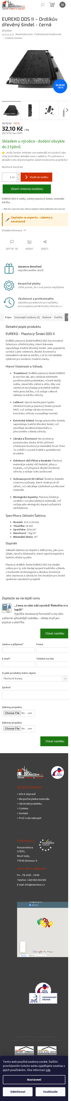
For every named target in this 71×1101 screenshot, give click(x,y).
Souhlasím (50, 1092)
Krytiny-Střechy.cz (26, 1037)
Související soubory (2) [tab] (27, 317)
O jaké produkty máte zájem (19, 673)
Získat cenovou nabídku (27, 189)
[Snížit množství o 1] (19, 179)
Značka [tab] (58, 317)
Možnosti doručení (12, 167)
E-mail (6, 659)
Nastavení (34, 1080)
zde (48, 1070)
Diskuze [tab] (46, 317)
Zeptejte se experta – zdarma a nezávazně (31, 220)
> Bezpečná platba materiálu (33, 799)
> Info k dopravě (26, 794)
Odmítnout (17, 1092)
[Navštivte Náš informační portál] (24, 1050)
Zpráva (6, 687)
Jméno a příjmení (13, 644)
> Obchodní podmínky (29, 804)
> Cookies (22, 808)
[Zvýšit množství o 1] (19, 175)
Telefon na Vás (45, 659)
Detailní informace (12, 230)
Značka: (13, 38)
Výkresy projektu (12, 707)
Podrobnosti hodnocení (47, 34)
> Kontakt (22, 813)
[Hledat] (42, 4)
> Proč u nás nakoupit (29, 818)
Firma (39, 644)
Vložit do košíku (39, 177)
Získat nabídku (54, 633)
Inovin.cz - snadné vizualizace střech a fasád (36, 1040)
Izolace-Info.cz (46, 1037)
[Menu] (62, 4)
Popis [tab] (8, 317)
